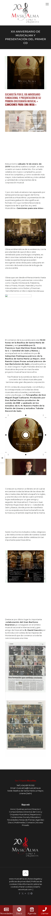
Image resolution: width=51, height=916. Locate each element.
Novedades (12, 820)
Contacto (30, 822)
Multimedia (19, 822)
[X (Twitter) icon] (23, 893)
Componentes (16, 812)
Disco (10, 822)
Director (36, 809)
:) (32, 889)
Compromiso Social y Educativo (25, 817)
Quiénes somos (23, 809)
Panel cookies (25, 887)
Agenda (39, 820)
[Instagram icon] (28, 893)
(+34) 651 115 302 (27, 785)
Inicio (12, 809)
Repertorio (35, 814)
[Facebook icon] (20, 893)
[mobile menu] (47, 4)
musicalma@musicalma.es (28, 788)
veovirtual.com (25, 889)
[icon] (31, 893)
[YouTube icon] (26, 893)
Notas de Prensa (26, 820)
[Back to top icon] (25, 873)
